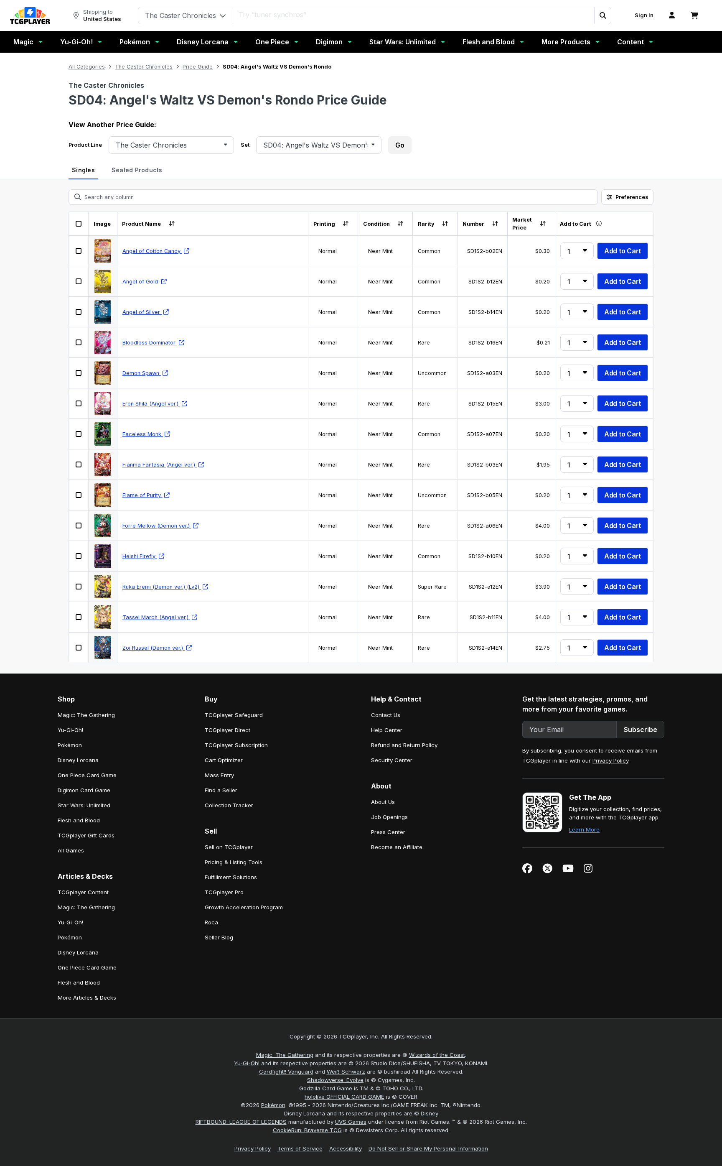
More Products (566, 42)
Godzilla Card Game (325, 1088)
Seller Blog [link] (219, 937)
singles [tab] (83, 169)
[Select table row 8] (78, 464)
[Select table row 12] (78, 587)
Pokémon (134, 42)
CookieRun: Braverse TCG (307, 1130)
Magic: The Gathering (284, 1054)
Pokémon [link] (70, 745)
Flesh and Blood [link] (79, 820)
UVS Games (350, 1121)
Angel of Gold (141, 281)
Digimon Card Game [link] (84, 790)
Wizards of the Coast (437, 1054)
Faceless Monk (142, 434)
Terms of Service (300, 1148)
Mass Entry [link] (219, 775)
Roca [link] (211, 922)
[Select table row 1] (78, 251)
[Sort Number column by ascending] (495, 224)
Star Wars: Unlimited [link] (84, 805)
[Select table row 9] (78, 495)
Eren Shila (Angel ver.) (151, 404)
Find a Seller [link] (221, 790)
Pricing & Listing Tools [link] (233, 862)
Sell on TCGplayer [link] (229, 847)
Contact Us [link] (385, 715)
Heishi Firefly (139, 556)
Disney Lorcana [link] (78, 760)
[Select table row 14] (78, 648)
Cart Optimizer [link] (224, 760)
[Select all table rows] (78, 224)
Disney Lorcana (203, 42)
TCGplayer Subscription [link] (236, 745)
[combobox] (168, 145)
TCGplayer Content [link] (83, 892)
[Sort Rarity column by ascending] (445, 224)
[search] (414, 14)
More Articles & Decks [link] (87, 997)
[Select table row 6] (78, 403)
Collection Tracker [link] (229, 805)
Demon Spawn (141, 373)
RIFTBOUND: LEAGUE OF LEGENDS (241, 1121)
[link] (30, 15)
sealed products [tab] (137, 169)
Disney (429, 1113)
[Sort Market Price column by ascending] (542, 224)
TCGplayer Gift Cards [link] (86, 835)
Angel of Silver (142, 312)
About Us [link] (383, 802)
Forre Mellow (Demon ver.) (156, 526)
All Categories (87, 67)
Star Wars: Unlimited (402, 42)
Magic (23, 42)
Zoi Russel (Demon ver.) (153, 648)
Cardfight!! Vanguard (286, 1071)
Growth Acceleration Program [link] (244, 907)
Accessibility (345, 1148)
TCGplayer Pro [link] (224, 892)
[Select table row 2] (78, 281)
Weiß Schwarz (346, 1071)
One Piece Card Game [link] (87, 775)
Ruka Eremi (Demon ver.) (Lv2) (161, 587)
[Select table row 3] (78, 312)
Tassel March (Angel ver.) (156, 617)
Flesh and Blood (489, 42)
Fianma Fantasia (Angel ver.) (159, 465)
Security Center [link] (391, 760)
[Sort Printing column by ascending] (345, 224)
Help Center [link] (386, 730)
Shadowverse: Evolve (335, 1080)
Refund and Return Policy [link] (404, 745)
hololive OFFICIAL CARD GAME (344, 1096)
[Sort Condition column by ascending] (400, 224)
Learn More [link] (584, 829)
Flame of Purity (142, 495)
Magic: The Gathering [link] (86, 715)
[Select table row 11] (78, 556)
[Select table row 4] (78, 342)
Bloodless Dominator (149, 342)
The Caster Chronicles (144, 67)
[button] (602, 15)
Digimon (329, 42)
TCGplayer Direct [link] (227, 730)
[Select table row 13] (78, 617)
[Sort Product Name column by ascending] (171, 224)
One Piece (272, 42)
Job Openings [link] (389, 817)
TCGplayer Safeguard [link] (234, 715)
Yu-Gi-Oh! (76, 42)
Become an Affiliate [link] (396, 847)
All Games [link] (71, 850)
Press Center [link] (388, 832)
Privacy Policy (610, 760)
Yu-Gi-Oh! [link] (70, 730)
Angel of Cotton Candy (152, 251)
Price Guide (198, 67)
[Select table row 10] (78, 525)
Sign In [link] (644, 15)
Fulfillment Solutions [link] (231, 877)
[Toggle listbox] (225, 145)
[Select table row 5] (78, 373)
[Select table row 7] (78, 434)
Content (630, 42)
